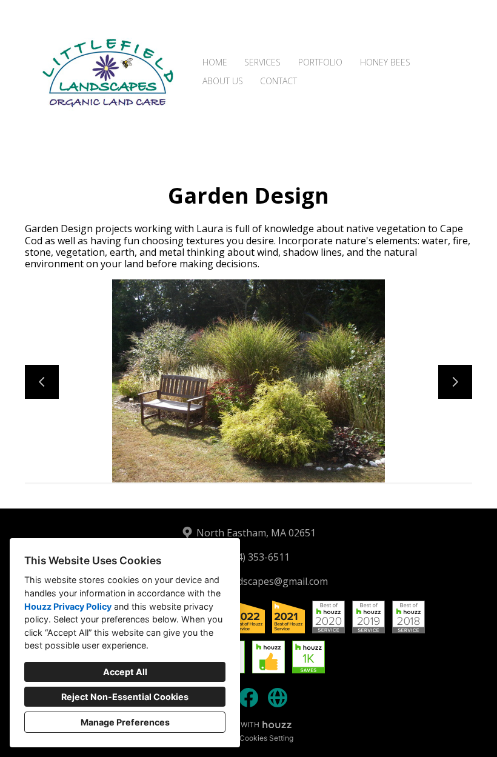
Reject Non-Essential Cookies (124, 697)
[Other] (277, 697)
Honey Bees (385, 62)
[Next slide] (455, 382)
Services (262, 62)
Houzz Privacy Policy (68, 606)
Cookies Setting (266, 737)
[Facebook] (248, 697)
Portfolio (320, 62)
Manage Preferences (125, 722)
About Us (222, 81)
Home (214, 62)
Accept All (125, 672)
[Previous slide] (42, 382)
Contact (278, 81)
